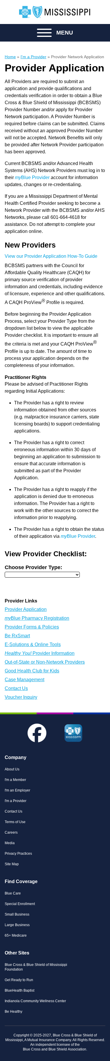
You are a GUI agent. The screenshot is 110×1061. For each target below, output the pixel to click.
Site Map (12, 864)
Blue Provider (32, 177)
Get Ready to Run (19, 980)
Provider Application (26, 609)
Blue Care (13, 893)
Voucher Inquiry (21, 697)
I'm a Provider (15, 801)
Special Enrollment (20, 904)
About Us (12, 769)
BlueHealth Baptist (19, 990)
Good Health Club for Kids (32, 670)
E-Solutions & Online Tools (33, 644)
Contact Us (16, 688)
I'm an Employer (17, 790)
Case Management (24, 679)
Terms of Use (15, 822)
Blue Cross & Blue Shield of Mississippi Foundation (36, 967)
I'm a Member (15, 780)
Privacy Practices (18, 853)
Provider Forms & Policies (32, 626)
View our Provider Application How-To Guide (51, 256)
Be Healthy (13, 1012)
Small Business (17, 914)
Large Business (17, 925)
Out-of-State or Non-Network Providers (45, 662)
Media (10, 843)
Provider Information (40, 653)
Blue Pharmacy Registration (37, 618)
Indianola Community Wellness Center (35, 1001)
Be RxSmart (17, 635)
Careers (11, 832)
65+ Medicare (16, 935)
